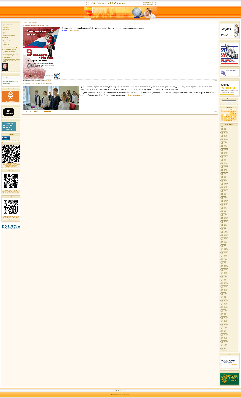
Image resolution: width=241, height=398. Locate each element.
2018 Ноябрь (224, 218)
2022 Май (223, 277)
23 (233, 118)
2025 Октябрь (224, 335)
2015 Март (223, 156)
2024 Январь (224, 306)
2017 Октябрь (224, 200)
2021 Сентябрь (224, 266)
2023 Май (223, 294)
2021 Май (223, 261)
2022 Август (224, 282)
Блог (118, 18)
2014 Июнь (223, 145)
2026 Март (223, 342)
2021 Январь (224, 255)
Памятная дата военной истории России (37, 25)
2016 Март (223, 173)
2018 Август (224, 214)
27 (226, 120)
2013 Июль (223, 129)
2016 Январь (224, 170)
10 (235, 115)
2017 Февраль (224, 188)
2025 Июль (223, 331)
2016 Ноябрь (224, 184)
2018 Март (223, 207)
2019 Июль (223, 229)
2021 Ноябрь (224, 269)
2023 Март (223, 292)
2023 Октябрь (224, 301)
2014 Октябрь (224, 149)
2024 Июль (223, 314)
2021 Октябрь (224, 268)
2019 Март (223, 224)
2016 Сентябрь (224, 181)
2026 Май (223, 345)
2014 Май (223, 143)
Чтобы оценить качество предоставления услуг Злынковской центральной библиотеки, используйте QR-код (11, 165)
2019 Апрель (224, 225)
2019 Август (224, 231)
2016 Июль (223, 179)
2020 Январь (224, 238)
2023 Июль (223, 297)
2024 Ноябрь (224, 320)
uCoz (129, 394)
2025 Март (223, 325)
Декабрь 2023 (229, 109)
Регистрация (123, 18)
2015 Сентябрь (224, 164)
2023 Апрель (224, 293)
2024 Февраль (224, 307)
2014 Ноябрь (224, 150)
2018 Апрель (224, 208)
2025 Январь (224, 323)
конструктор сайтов (121, 394)
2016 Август (224, 180)
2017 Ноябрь (224, 201)
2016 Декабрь (224, 186)
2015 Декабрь (224, 169)
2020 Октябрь (224, 251)
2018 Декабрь (224, 220)
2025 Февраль (224, 324)
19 (224, 118)
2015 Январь (224, 153)
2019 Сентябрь (224, 232)
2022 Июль (223, 280)
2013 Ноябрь (224, 135)
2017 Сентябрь (224, 198)
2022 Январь (224, 272)
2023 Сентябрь (224, 300)
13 (226, 116)
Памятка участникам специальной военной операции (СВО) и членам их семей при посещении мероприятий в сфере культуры (11, 218)
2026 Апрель (224, 344)
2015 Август (224, 163)
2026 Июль (223, 348)
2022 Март (223, 275)
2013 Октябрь (224, 133)
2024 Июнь (223, 313)
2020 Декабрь (224, 253)
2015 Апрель (224, 157)
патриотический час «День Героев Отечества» (39, 83)
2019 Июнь (223, 228)
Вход (128, 18)
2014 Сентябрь (224, 148)
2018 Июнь (223, 211)
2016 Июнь (223, 177)
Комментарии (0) (47, 80)
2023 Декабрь (224, 304)
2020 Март (223, 241)
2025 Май (223, 328)
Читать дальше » (74, 30)
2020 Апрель (224, 242)
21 (229, 118)
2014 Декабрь (224, 152)
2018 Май (223, 210)
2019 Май (223, 227)
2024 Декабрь (224, 321)
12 (224, 116)
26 (224, 120)
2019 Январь (224, 221)
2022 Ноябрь (224, 286)
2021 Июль (223, 263)
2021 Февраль (224, 256)
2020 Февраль (224, 239)
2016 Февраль (224, 172)
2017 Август (224, 197)
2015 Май (223, 159)
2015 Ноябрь (224, 167)
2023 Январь (224, 289)
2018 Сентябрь (224, 215)
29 (231, 120)
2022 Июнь (223, 279)
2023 (29, 22)
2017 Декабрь (224, 203)
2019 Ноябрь (224, 235)
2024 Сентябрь (224, 317)
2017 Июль (223, 196)
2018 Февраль (224, 205)
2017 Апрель (224, 191)
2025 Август (224, 333)
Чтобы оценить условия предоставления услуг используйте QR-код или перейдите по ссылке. (10, 191)
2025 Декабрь (224, 338)
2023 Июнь (223, 296)
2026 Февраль (224, 341)
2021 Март (223, 258)
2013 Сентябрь (224, 132)
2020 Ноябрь (224, 252)
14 (229, 116)
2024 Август (224, 316)
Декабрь (33, 22)
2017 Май (223, 193)
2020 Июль (223, 246)
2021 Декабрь (224, 270)
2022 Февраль (224, 273)
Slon (35, 80)
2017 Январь (224, 187)
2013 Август (224, 131)
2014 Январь (224, 138)
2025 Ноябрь (224, 337)
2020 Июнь (223, 245)
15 (231, 116)
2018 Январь (224, 204)
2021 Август (224, 265)
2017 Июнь (223, 194)
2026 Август (224, 349)
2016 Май (223, 176)
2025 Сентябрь (224, 334)
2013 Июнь (223, 128)
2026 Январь (224, 340)
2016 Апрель (224, 174)
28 (229, 120)
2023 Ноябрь (224, 303)
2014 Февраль (224, 139)
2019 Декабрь (224, 237)
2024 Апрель (224, 310)
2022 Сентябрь (224, 283)
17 (235, 116)
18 (222, 118)
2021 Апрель (224, 259)
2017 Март (223, 190)
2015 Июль (223, 162)
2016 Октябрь (224, 183)
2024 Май (223, 311)
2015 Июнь (223, 160)
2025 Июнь (223, 330)
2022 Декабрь (224, 287)
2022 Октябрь (224, 285)
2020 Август (224, 248)
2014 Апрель (224, 142)
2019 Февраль (224, 222)
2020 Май (223, 244)
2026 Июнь (223, 347)
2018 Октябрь (224, 217)
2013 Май (223, 126)
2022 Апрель (224, 276)
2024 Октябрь (224, 318)
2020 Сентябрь (224, 249)
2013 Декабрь (224, 136)
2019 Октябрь (224, 234)
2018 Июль (223, 212)
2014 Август (224, 146)
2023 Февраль (224, 290)
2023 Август (224, 299)
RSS (156, 4)
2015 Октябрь (224, 166)
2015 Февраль (224, 155)
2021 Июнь (223, 262)
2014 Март (223, 140)
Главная (114, 18)
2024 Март (223, 309)
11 (222, 116)
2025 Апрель (224, 327)
